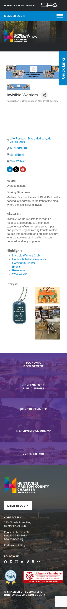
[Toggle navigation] (60, 15)
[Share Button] (44, 95)
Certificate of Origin (15, 545)
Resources (18, 270)
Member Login (18, 505)
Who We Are (19, 274)
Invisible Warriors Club (26, 255)
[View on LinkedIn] (10, 171)
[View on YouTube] (23, 171)
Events (16, 266)
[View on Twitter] (16, 171)
